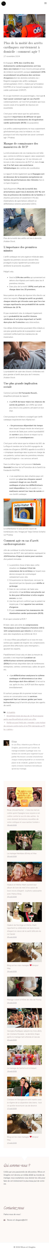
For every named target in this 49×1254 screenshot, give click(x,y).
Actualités (11, 712)
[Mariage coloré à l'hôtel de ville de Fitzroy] (24, 994)
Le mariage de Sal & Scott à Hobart (21, 1068)
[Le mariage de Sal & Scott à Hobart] (24, 1063)
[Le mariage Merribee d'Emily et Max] (24, 848)
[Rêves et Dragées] (3, 3)
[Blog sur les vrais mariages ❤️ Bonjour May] (24, 960)
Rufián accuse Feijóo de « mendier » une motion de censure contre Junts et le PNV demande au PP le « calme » (24, 726)
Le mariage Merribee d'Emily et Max (22, 853)
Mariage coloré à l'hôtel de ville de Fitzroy (24, 999)
